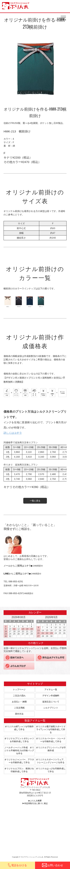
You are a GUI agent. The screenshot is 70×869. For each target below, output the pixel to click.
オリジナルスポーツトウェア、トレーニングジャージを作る (51, 761)
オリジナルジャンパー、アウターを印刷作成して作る (19, 761)
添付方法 (19, 714)
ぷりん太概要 (36, 800)
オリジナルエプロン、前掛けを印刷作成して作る (19, 770)
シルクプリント (50, 708)
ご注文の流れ (19, 695)
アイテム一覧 (50, 689)
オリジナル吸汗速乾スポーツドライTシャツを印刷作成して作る (51, 729)
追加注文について (50, 701)
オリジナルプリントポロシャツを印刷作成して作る (19, 740)
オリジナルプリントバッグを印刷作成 (51, 749)
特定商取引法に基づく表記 (36, 803)
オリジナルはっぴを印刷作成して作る (51, 770)
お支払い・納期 (19, 701)
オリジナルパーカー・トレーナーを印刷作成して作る (51, 740)
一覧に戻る (35, 500)
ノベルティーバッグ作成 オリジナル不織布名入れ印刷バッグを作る (19, 750)
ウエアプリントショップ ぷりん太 (16, 5)
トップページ (19, 689)
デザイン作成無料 (50, 695)
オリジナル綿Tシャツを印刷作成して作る (19, 728)
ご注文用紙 (19, 708)
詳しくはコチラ (13, 432)
